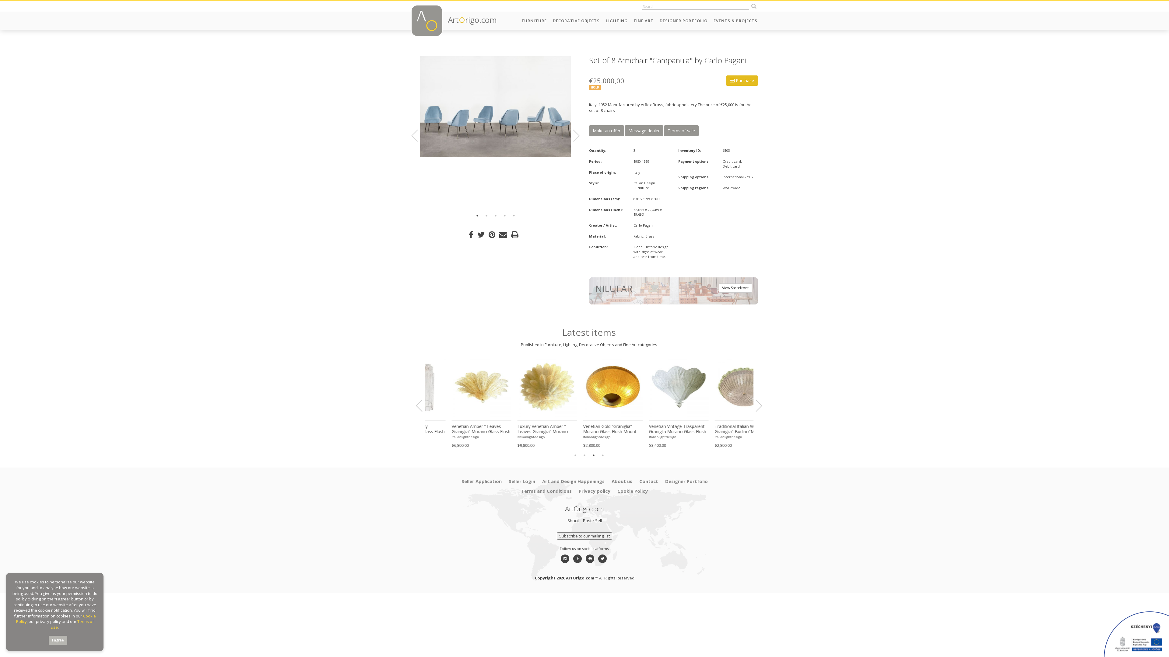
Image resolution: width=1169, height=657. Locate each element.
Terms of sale (681, 131)
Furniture (534, 20)
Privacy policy (594, 491)
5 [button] (514, 216)
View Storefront (735, 287)
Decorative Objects (576, 20)
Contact (648, 481)
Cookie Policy (632, 491)
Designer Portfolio (683, 20)
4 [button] (505, 216)
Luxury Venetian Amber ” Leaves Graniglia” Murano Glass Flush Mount (453, 429)
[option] (495, 106)
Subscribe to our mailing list (584, 536)
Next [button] (573, 136)
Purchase (744, 80)
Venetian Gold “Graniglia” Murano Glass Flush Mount (520, 429)
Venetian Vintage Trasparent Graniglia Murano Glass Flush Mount (587, 429)
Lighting (617, 20)
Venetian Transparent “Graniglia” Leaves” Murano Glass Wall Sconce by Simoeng (717, 429)
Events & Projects (735, 20)
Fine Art (644, 20)
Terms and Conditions (546, 491)
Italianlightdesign (441, 437)
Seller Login (522, 481)
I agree (58, 640)
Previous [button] (418, 136)
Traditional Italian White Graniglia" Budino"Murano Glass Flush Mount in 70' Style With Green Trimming (654, 429)
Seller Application (482, 481)
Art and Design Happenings (573, 481)
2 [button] (486, 216)
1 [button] (477, 216)
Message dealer (644, 131)
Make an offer (606, 131)
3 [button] (496, 216)
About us (622, 481)
